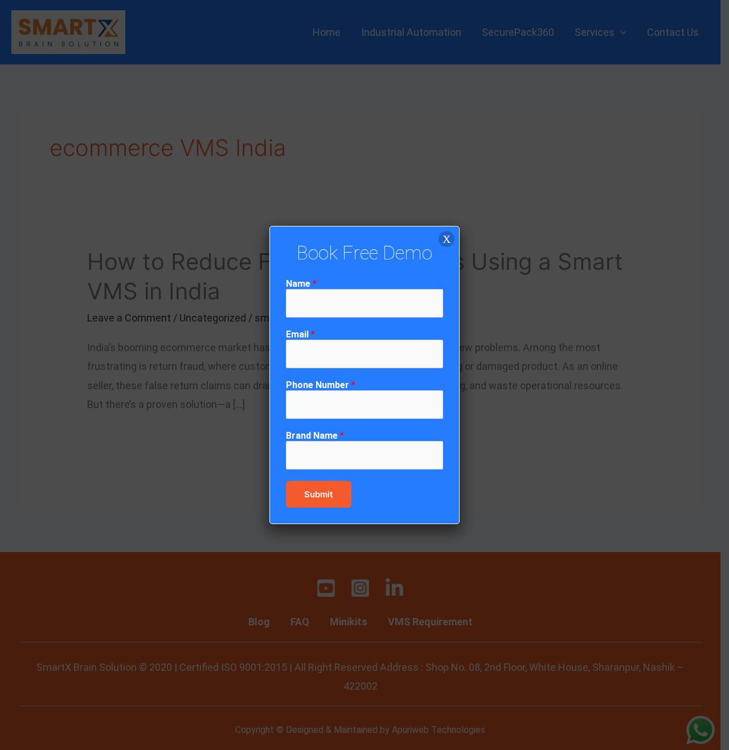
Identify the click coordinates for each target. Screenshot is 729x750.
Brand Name (315, 435)
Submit (318, 494)
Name (301, 283)
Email (300, 334)
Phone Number (320, 385)
